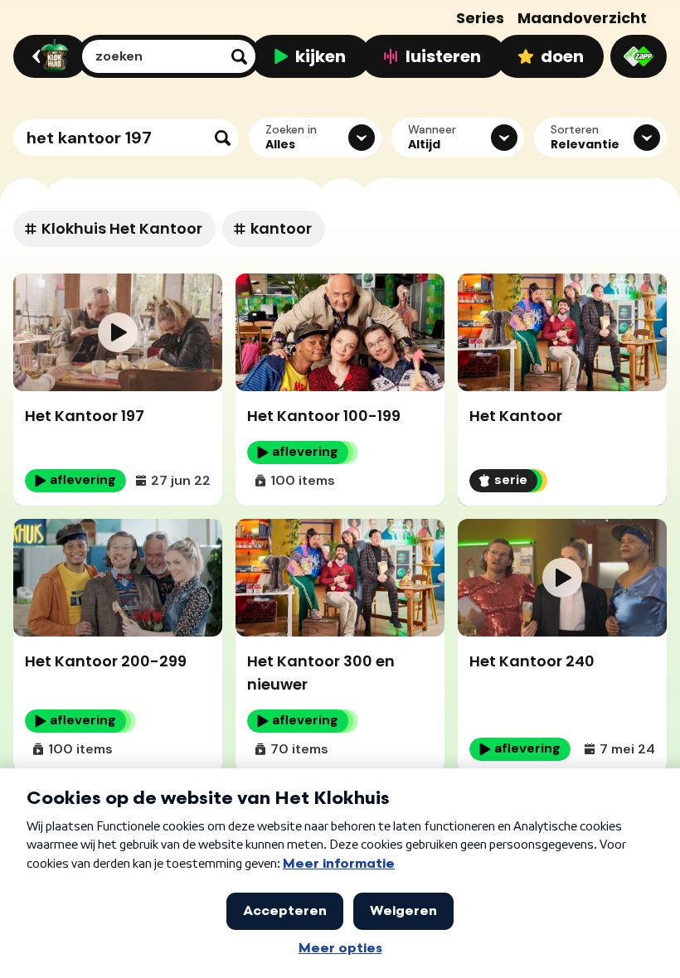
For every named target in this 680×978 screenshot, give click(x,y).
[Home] (47, 56)
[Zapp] (638, 56)
